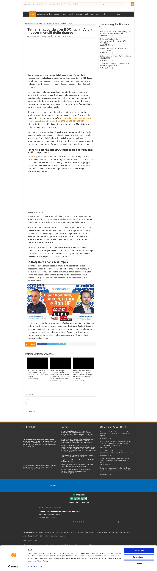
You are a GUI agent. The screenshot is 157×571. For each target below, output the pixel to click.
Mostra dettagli (33, 567)
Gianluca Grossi (34, 36)
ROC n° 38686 (125, 545)
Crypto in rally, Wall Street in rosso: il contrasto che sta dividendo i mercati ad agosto (115, 434)
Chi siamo (44, 4)
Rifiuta (139, 563)
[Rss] (103, 4)
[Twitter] (108, 4)
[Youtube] (115, 4)
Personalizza (138, 557)
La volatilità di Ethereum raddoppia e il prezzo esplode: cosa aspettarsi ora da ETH (116, 452)
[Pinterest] (110, 4)
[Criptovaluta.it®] (78, 8)
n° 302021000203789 (108, 532)
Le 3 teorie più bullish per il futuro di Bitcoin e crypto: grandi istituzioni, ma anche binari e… (37, 373)
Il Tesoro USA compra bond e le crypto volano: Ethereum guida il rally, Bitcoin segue (114, 460)
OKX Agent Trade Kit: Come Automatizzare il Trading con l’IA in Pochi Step (113, 41)
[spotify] (120, 4)
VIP (65, 4)
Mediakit (75, 4)
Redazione (52, 4)
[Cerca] (132, 4)
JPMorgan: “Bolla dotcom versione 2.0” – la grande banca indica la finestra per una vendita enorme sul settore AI (83, 374)
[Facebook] (106, 4)
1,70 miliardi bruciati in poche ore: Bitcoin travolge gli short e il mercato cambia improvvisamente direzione (115, 443)
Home (27, 23)
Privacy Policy (42, 561)
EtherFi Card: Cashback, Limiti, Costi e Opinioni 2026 (114, 50)
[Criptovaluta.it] (26, 14)
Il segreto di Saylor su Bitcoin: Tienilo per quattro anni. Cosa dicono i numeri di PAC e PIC (116, 470)
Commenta (68, 36)
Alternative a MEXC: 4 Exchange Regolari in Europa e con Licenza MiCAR (115, 32)
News (58, 36)
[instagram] (117, 4)
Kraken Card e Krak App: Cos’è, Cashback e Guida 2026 (115, 57)
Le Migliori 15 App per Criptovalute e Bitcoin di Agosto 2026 (114, 65)
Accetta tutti (139, 551)
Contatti (59, 4)
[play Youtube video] (60, 303)
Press (69, 4)
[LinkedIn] (113, 4)
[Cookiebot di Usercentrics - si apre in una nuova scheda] (13, 566)
